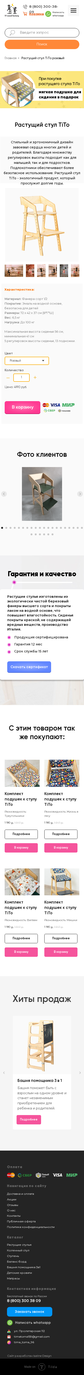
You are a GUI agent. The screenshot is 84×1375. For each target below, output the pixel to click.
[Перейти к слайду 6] (23, 528)
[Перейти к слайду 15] (61, 528)
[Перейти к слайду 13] (52, 528)
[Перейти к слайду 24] (44, 534)
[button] (29, 1312)
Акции (11, 1199)
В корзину (22, 407)
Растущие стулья (19, 1244)
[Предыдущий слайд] (4, 494)
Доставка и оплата (20, 1193)
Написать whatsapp (33, 1323)
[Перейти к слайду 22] (36, 534)
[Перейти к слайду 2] (6, 528)
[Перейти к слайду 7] (27, 528)
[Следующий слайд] (80, 494)
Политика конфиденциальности (31, 1227)
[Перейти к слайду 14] (57, 528)
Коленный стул (18, 1250)
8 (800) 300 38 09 (24, 1301)
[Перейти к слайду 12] (48, 528)
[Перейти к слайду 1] (2, 528)
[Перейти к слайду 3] (10, 528)
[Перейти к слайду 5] (19, 528)
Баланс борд (16, 1261)
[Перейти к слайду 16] (65, 528)
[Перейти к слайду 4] (15, 528)
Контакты (14, 1215)
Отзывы (12, 1205)
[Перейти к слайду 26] (52, 534)
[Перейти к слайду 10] (40, 528)
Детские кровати (19, 1272)
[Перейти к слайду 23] (40, 534)
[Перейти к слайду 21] (31, 534)
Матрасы (13, 1278)
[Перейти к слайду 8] (31, 528)
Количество (14, 370)
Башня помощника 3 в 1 (40, 1081)
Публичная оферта (21, 1221)
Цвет (9, 353)
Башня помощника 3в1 (23, 1267)
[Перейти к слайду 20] (82, 528)
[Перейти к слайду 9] (36, 528)
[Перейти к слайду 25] (48, 534)
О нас (11, 1210)
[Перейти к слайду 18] (73, 528)
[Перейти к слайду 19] (78, 528)
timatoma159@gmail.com (32, 1336)
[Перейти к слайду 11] (44, 528)
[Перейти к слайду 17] (69, 528)
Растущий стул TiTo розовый (42, 58)
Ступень (13, 1256)
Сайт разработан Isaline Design (29, 1355)
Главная (11, 58)
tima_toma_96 (24, 1342)
